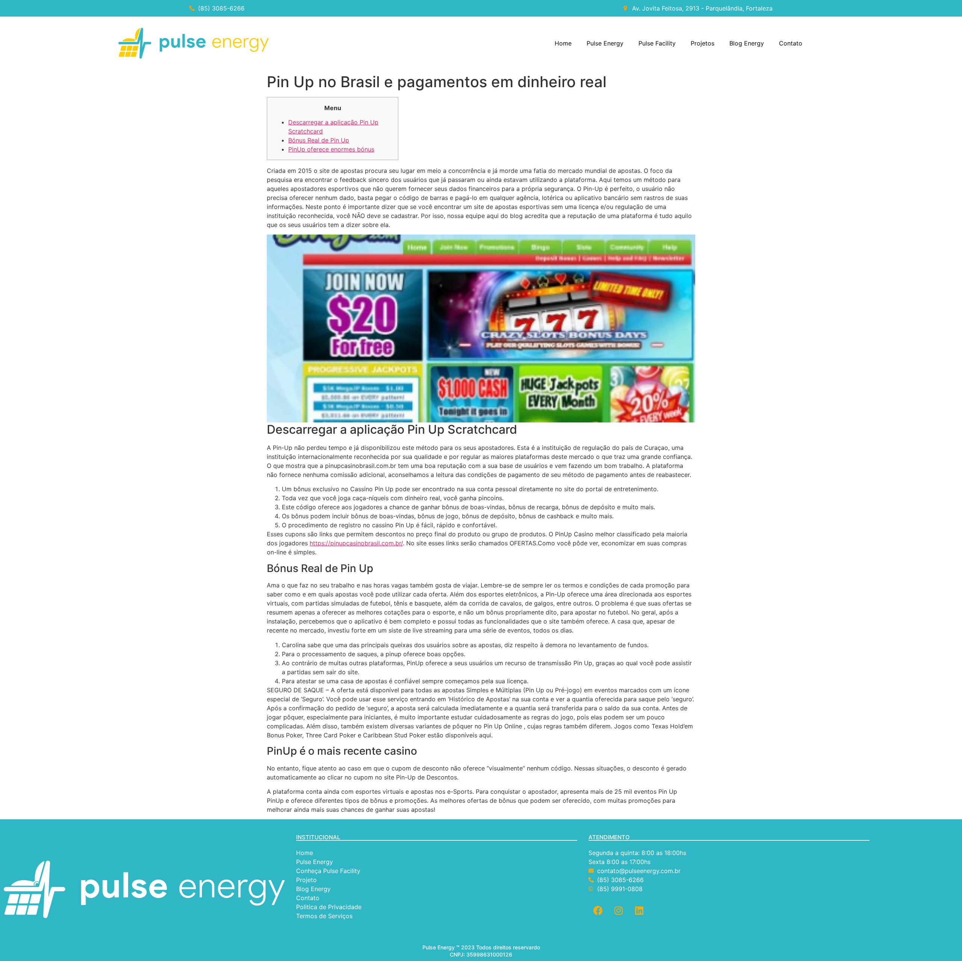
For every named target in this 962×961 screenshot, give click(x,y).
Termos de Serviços (325, 916)
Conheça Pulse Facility (328, 871)
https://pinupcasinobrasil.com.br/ (356, 543)
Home (563, 43)
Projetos (702, 43)
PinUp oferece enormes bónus (331, 149)
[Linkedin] (639, 910)
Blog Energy (746, 43)
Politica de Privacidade (329, 907)
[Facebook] (597, 910)
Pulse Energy (605, 43)
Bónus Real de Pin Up (318, 140)
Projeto (306, 880)
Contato (790, 43)
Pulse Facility (657, 43)
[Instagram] (618, 910)
